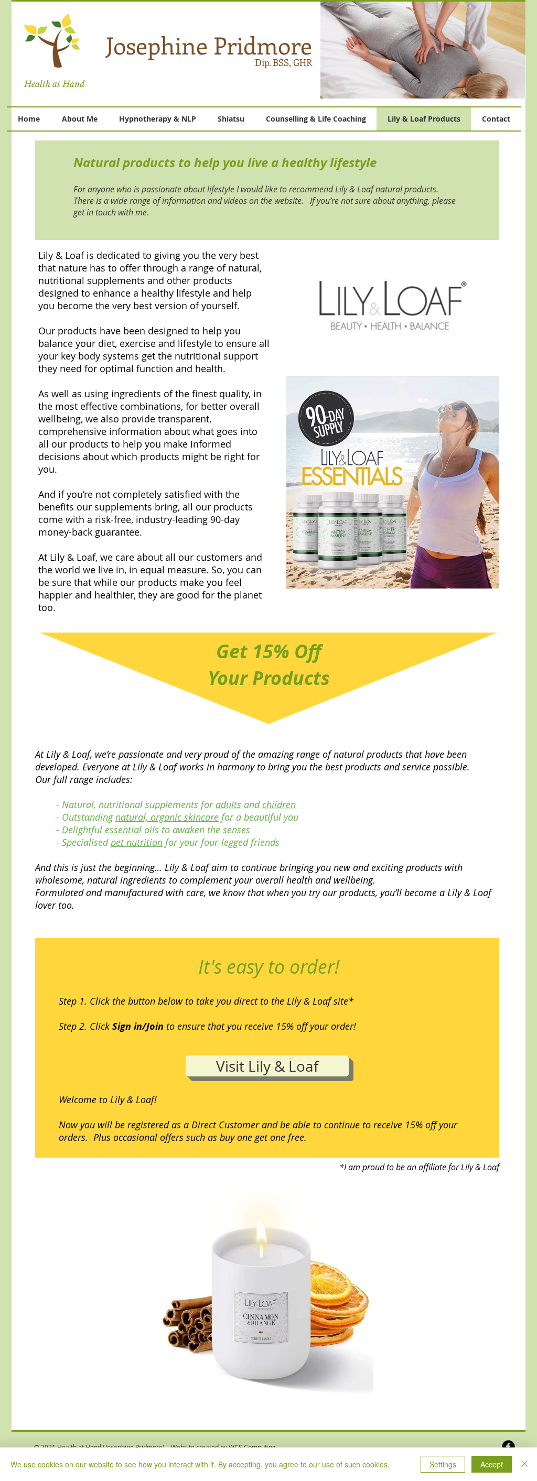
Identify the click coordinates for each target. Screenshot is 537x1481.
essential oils (132, 829)
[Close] (524, 1464)
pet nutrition (137, 842)
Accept (491, 1464)
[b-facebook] (508, 1446)
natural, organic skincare (167, 817)
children (279, 804)
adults (228, 804)
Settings (442, 1464)
